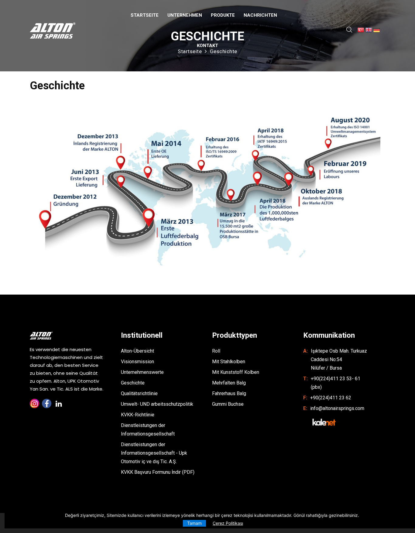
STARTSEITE (145, 15)
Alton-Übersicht (137, 351)
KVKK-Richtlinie (137, 415)
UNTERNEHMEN (184, 15)
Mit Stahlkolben (228, 361)
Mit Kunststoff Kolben (235, 372)
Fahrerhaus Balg (229, 393)
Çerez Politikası (228, 523)
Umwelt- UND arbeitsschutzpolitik (157, 404)
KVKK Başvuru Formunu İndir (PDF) (157, 472)
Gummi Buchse (228, 404)
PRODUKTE (223, 15)
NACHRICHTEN (260, 15)
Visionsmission (137, 361)
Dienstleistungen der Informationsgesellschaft (148, 429)
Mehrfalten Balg (229, 383)
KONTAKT (207, 45)
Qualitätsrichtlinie (139, 393)
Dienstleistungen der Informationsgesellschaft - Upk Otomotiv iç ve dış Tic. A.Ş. (154, 453)
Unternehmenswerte (142, 372)
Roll (216, 351)
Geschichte (133, 383)
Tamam (194, 523)
